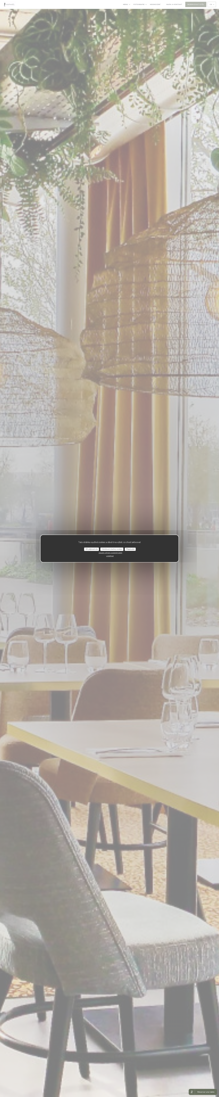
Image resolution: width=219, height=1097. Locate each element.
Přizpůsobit (130, 549)
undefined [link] (110, 556)
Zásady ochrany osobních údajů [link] (110, 553)
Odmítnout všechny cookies (112, 549)
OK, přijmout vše (92, 549)
